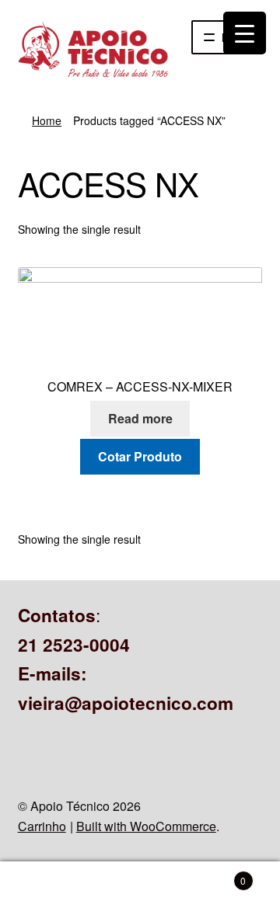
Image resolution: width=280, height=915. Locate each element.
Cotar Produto (140, 456)
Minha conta (46, 888)
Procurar (140, 888)
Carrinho (42, 826)
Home (46, 120)
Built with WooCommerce (146, 826)
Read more (140, 418)
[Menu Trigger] (244, 33)
